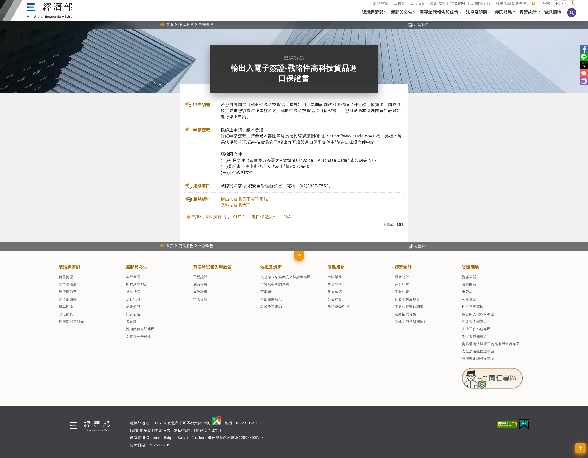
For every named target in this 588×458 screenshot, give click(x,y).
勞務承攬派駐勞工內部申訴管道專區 (491, 344)
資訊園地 (470, 267)
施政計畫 (200, 292)
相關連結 (469, 299)
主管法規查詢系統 (274, 284)
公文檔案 (335, 299)
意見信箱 (335, 292)
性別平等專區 (472, 307)
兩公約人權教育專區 (478, 314)
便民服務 (186, 25)
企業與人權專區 (474, 322)
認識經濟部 (69, 267)
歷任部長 (66, 314)
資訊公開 (469, 277)
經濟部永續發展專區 (478, 359)
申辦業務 (335, 277)
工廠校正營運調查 (409, 307)
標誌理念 (66, 307)
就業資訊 (133, 307)
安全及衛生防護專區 (478, 351)
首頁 (170, 25)
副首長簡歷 (68, 284)
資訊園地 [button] (552, 12)
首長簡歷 (66, 277)
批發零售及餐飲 (407, 299)
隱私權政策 (183, 430)
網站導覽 (380, 3)
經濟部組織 (68, 299)
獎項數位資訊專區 (140, 329)
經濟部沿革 (68, 292)
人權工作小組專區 (476, 329)
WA (287, 217)
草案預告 (267, 292)
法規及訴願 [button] (476, 12)
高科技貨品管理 (236, 205)
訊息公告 (133, 314)
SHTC (239, 217)
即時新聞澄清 (137, 284)
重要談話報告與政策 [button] (439, 12)
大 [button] (572, 3)
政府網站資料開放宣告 (151, 430)
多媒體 (131, 322)
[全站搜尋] (572, 16)
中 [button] (564, 3)
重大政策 (200, 299)
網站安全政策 (207, 430)
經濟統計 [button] (528, 12)
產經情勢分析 (405, 314)
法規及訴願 (271, 267)
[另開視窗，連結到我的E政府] (524, 424)
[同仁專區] (492, 377)
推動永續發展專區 (511, 3)
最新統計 (402, 277)
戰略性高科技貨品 (209, 217)
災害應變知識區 (474, 336)
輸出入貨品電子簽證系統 (244, 199)
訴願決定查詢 (271, 307)
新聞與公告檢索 (138, 336)
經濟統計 (403, 267)
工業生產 (402, 292)
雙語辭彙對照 (338, 307)
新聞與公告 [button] (401, 12)
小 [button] (556, 4)
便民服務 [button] (503, 12)
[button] (299, 256)
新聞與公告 (136, 267)
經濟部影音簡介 (71, 322)
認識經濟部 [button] (372, 12)
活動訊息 (133, 299)
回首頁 (399, 3)
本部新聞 (133, 277)
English (417, 3)
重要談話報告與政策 (212, 267)
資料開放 (469, 284)
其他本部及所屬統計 (411, 322)
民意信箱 (437, 3)
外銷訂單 (402, 284)
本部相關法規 (271, 299)
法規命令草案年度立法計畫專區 (285, 277)
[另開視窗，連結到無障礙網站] (507, 424)
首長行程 (133, 292)
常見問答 (458, 3)
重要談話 (200, 277)
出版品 (467, 292)
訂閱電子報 (480, 3)
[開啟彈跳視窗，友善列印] (418, 25)
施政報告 (200, 284)
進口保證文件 (264, 217)
